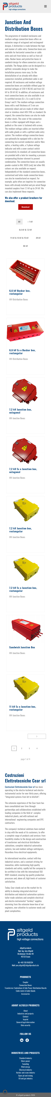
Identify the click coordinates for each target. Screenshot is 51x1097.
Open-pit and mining (25, 1075)
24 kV (38, 237)
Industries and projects (25, 1013)
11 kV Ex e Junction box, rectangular (22, 708)
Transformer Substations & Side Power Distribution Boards (25, 987)
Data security (25, 1025)
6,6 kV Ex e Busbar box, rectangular (22, 351)
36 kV (25, 245)
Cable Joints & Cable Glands (25, 990)
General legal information (25, 1022)
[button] (5, 1092)
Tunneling (25, 1063)
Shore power (25, 1060)
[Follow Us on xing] (27, 1040)
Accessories (25, 993)
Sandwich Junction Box (22, 647)
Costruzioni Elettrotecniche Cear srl (20, 787)
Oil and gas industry (25, 1078)
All (19, 221)
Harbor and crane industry (25, 1072)
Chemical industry (25, 1069)
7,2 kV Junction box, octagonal (20, 411)
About (26, 1010)
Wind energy (25, 1066)
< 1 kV (30, 221)
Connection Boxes (25, 985)
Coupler (25, 982)
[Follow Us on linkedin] (21, 1040)
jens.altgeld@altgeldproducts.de (27, 965)
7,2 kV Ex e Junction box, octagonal (23, 470)
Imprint (25, 1019)
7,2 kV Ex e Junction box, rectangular (23, 589)
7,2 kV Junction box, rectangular (20, 529)
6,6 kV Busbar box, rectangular (19, 292)
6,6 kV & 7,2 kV (25, 229)
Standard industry (25, 1058)
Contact (25, 1016)
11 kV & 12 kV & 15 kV (19, 237)
